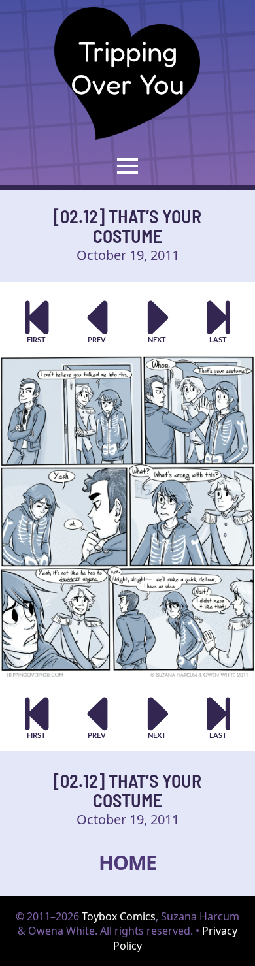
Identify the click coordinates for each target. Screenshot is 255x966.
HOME (127, 862)
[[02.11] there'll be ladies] (98, 322)
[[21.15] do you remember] (219, 322)
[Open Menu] (127, 166)
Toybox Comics (119, 916)
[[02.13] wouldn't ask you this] (158, 322)
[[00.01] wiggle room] (37, 322)
